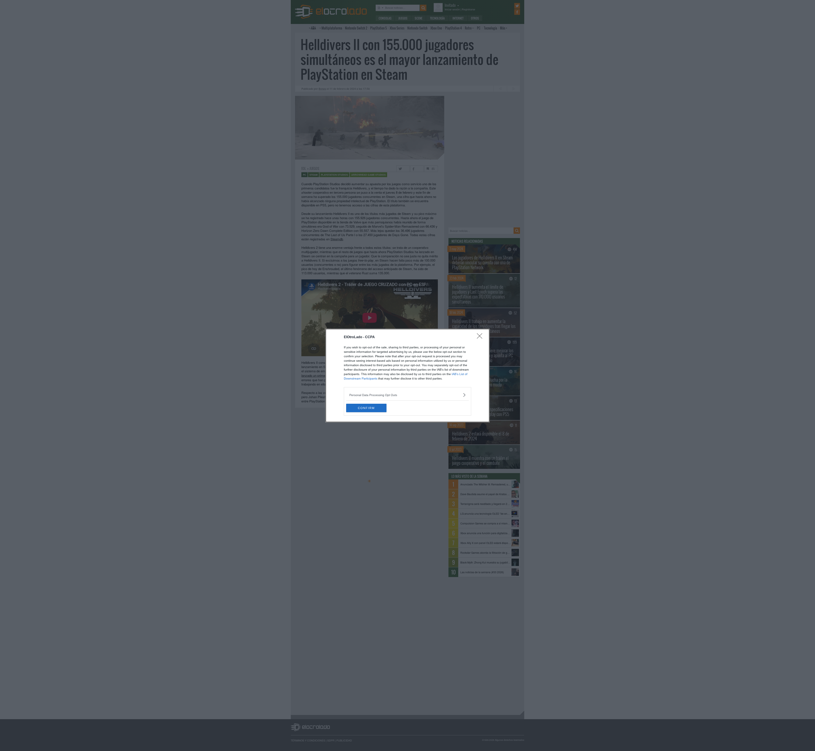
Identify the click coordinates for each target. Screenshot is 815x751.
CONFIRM (366, 408)
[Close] (481, 337)
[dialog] (407, 375)
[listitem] (407, 395)
